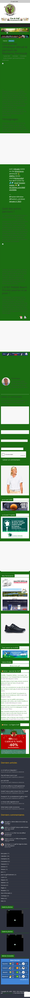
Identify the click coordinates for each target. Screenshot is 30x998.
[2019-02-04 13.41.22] (11, 912)
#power (22, 183)
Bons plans (4, 853)
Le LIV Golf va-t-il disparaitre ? (9, 770)
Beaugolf (7, 821)
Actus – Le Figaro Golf (11, 725)
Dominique (15, 56)
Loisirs (2, 877)
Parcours (11, 41)
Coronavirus (4, 861)
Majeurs (3, 880)
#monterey (19, 171)
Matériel (3, 882)
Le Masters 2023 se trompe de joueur (13, 362)
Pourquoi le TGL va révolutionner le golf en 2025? (14, 796)
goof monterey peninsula (19, 58)
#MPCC (12, 176)
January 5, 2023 (15, 201)
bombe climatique (7, 58)
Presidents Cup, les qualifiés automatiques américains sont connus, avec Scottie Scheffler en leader (14, 701)
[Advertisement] (15, 148)
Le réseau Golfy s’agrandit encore (10, 802)
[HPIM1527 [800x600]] (11, 936)
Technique (3, 896)
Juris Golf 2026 (5, 780)
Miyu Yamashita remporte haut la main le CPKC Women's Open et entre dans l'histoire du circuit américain (14, 713)
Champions (4, 859)
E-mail (3, 438)
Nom (3, 429)
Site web (3, 446)
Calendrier (3, 856)
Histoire (3, 869)
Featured (5, 41)
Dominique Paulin (7, 993)
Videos (2, 898)
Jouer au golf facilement (7, 874)
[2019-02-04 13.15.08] (18, 912)
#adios (12, 185)
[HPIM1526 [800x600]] (18, 936)
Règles (2, 888)
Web (2, 901)
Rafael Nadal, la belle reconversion (10, 807)
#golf (16, 183)
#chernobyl (19, 178)
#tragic (17, 169)
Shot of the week (5, 893)
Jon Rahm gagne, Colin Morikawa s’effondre (12, 371)
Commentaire (5, 405)
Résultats (3, 890)
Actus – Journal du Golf (12, 671)
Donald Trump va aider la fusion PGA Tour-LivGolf (14, 791)
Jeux (2, 872)
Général (3, 866)
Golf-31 (7, 827)
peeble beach (5, 60)
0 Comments (23, 56)
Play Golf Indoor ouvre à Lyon (9, 775)
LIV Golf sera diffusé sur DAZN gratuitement (13, 786)
